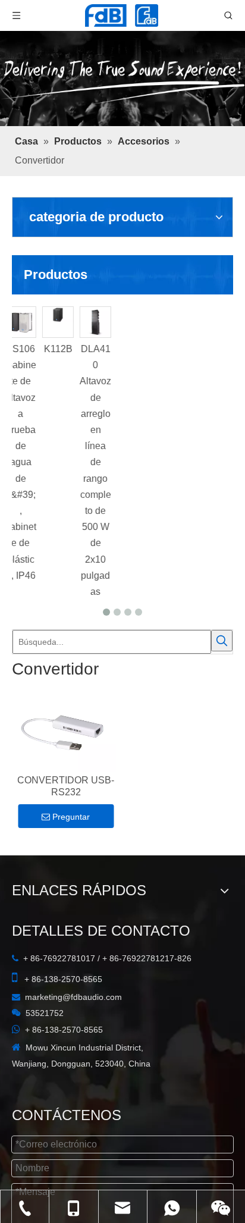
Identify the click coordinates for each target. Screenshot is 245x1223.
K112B (92, 349)
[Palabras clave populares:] (222, 640)
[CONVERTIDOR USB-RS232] (65, 733)
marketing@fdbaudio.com (73, 997)
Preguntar (71, 816)
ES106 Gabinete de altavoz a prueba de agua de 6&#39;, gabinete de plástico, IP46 (55, 462)
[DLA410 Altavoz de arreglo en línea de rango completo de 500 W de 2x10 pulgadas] (130, 322)
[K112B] (92, 314)
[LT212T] (17, 322)
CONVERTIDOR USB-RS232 (65, 786)
